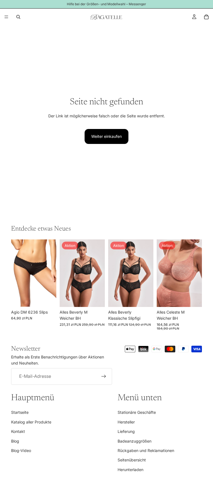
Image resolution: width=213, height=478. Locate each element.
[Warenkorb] (206, 17)
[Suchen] (18, 17)
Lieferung (126, 431)
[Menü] (6, 17)
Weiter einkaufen (106, 136)
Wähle (52, 298)
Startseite (20, 412)
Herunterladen (130, 469)
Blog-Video (21, 450)
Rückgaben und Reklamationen (146, 450)
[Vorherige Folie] (66, 273)
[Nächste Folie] (99, 273)
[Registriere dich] (104, 376)
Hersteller (126, 422)
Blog (15, 441)
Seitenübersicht (132, 460)
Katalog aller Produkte (31, 422)
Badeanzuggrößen (134, 441)
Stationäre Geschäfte (137, 412)
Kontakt (18, 431)
